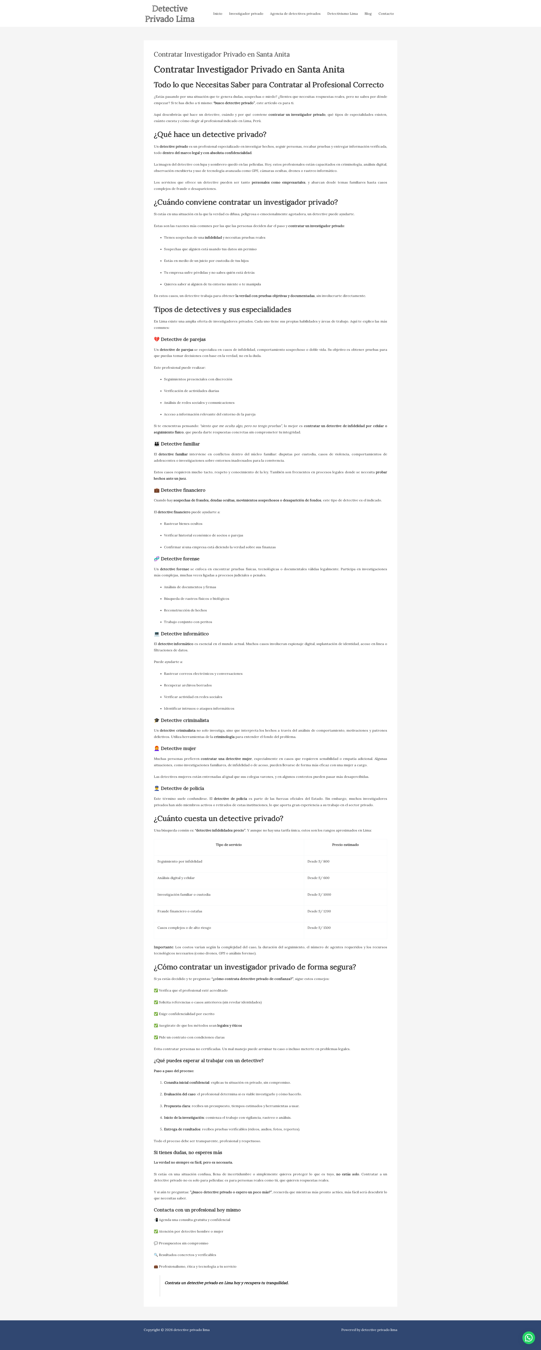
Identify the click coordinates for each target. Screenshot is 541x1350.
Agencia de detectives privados (295, 13)
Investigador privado (246, 13)
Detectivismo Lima (342, 13)
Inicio (217, 13)
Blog (368, 13)
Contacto (386, 13)
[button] (528, 1337)
